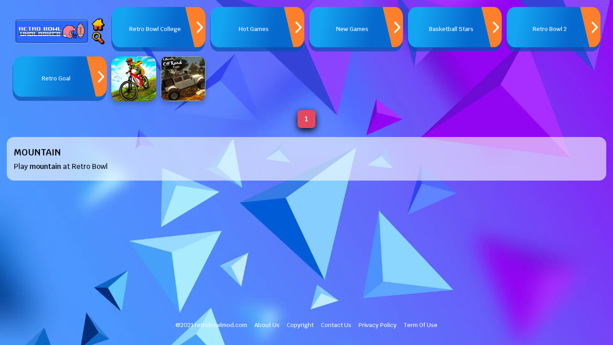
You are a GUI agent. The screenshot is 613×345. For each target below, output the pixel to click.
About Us (267, 325)
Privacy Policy (378, 325)
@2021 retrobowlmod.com (211, 325)
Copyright (300, 325)
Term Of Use (421, 325)
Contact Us (336, 325)
